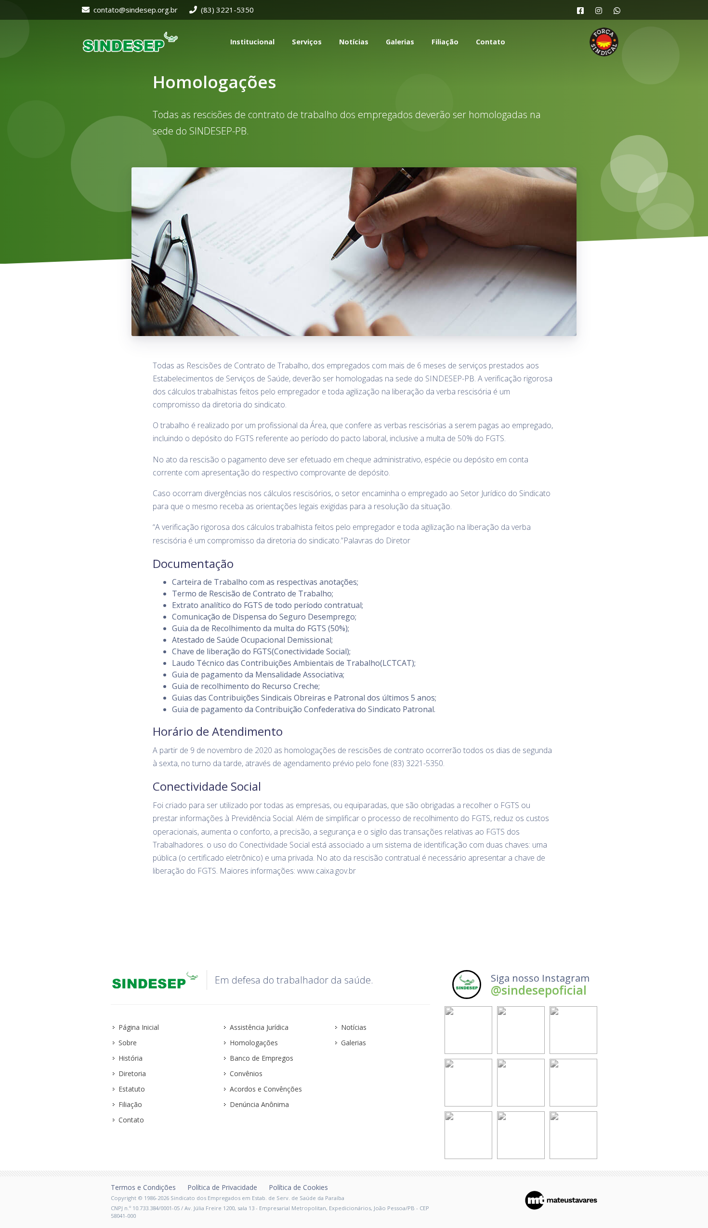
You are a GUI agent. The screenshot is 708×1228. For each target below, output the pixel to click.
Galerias (353, 1042)
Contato (131, 1119)
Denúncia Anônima (259, 1104)
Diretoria (132, 1073)
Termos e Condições (143, 1187)
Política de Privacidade (222, 1187)
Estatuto (131, 1088)
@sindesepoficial (539, 990)
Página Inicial (138, 1027)
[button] (251, 42)
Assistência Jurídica (259, 1027)
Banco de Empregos (261, 1058)
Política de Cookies (298, 1187)
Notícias (354, 1027)
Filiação (130, 1104)
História (130, 1058)
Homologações (254, 1042)
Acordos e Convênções (266, 1088)
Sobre (127, 1042)
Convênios (246, 1073)
